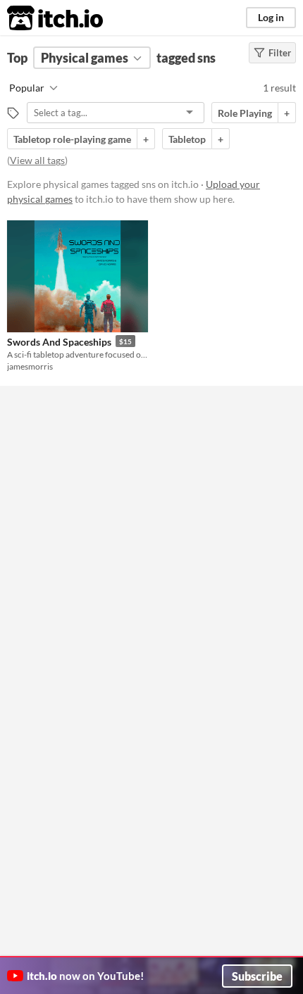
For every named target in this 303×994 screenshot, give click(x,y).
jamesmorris (30, 366)
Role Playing (245, 113)
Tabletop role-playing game (72, 139)
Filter (279, 52)
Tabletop (187, 139)
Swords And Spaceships (59, 342)
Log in (271, 17)
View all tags (37, 160)
